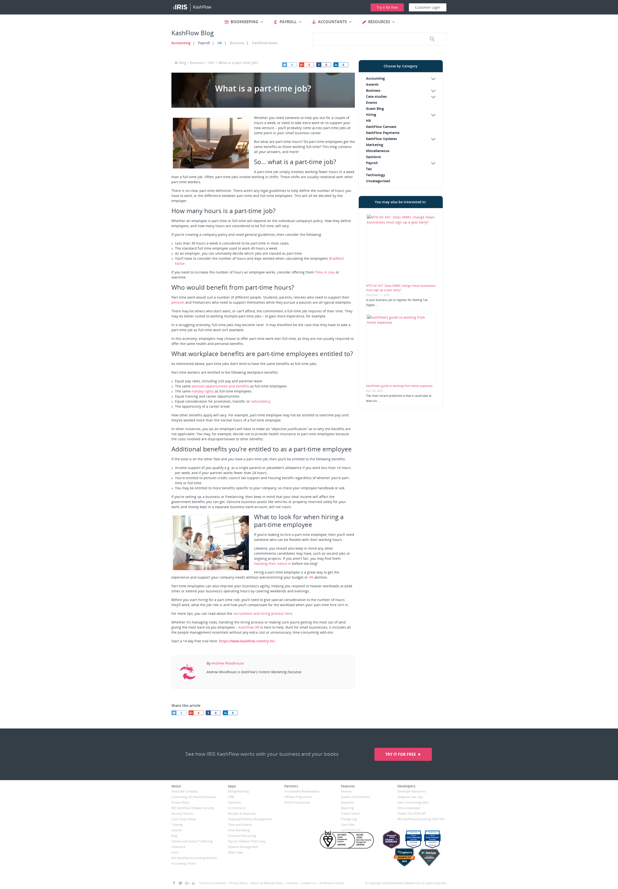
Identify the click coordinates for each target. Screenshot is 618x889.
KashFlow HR (249, 627)
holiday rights (203, 391)
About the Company (184, 791)
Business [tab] (373, 90)
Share (335, 64)
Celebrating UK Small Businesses (193, 797)
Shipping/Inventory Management (250, 819)
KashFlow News (265, 43)
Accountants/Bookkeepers (302, 791)
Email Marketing (239, 830)
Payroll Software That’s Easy (247, 841)
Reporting (347, 808)
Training (177, 825)
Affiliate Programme (298, 797)
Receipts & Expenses (242, 814)
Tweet (284, 64)
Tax (369, 169)
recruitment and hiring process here (262, 613)
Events (371, 102)
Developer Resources (411, 791)
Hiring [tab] (371, 114)
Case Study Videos (183, 819)
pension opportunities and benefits (220, 386)
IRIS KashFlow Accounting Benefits (194, 858)
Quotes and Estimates (355, 797)
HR (220, 43)
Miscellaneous (377, 150)
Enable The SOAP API (411, 814)
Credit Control (350, 814)
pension (177, 302)
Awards (372, 84)
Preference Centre (332, 883)
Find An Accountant (297, 802)
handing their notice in (272, 563)
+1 (301, 64)
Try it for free (401, 754)
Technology (375, 175)
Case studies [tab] (376, 96)
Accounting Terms (183, 863)
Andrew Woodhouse (227, 663)
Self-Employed (350, 830)
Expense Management (243, 847)
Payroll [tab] (372, 163)
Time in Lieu (325, 272)
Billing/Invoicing (238, 791)
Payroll (204, 43)
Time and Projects (240, 825)
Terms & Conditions (212, 883)
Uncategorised (378, 181)
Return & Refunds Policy (267, 883)
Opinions (373, 156)
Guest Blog (375, 108)
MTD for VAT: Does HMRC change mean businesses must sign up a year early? (400, 288)
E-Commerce (237, 808)
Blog (182, 62)
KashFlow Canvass (381, 126)
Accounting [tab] (375, 78)
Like (318, 64)
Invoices (346, 791)
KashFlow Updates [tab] (381, 138)
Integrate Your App (410, 797)
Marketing (374, 144)
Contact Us (308, 883)
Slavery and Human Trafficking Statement (192, 844)
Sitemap (292, 883)
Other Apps (235, 852)
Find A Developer (408, 808)
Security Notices (182, 814)
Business (237, 43)
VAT (211, 62)
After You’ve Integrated (412, 802)
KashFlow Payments (383, 132)
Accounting (180, 43)
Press (175, 852)
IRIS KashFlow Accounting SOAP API (420, 819)
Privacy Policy (180, 802)
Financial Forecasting (242, 836)
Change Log (349, 819)
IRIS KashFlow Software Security (192, 808)
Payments (234, 802)
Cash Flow (347, 825)
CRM (231, 797)
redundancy (260, 401)
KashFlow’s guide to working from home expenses (399, 386)
